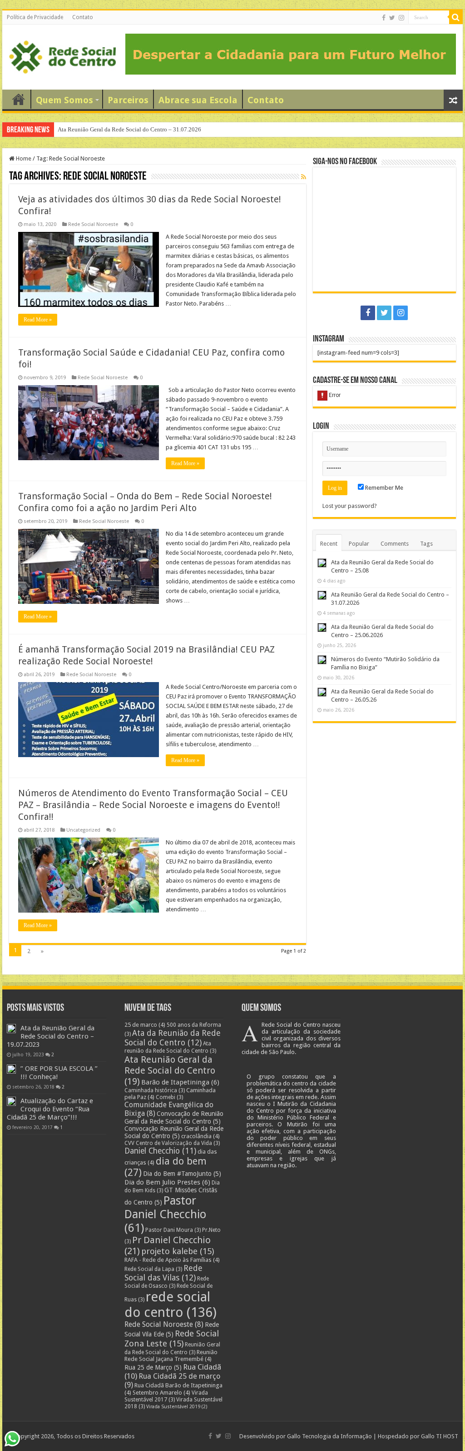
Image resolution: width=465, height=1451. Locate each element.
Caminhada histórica (154, 1090)
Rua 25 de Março (153, 1367)
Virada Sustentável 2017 (166, 1396)
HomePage (18, 99)
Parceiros (128, 100)
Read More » (38, 319)
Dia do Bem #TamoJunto (182, 1173)
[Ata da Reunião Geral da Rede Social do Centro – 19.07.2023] (11, 1028)
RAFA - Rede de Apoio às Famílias (172, 1259)
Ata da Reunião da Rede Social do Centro (172, 1037)
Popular (359, 543)
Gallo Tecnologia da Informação (329, 1436)
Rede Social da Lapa (153, 1269)
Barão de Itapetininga (180, 1082)
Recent (328, 543)
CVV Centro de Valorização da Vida (172, 1143)
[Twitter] (392, 17)
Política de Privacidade (35, 17)
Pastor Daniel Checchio (165, 1214)
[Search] (456, 17)
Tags (426, 543)
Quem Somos (64, 100)
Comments (395, 543)
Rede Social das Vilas (163, 1272)
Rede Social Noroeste (93, 224)
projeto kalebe (177, 1251)
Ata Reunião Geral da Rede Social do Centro (169, 1070)
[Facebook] (383, 17)
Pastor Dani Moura (173, 1230)
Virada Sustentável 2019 (177, 1407)
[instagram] (401, 17)
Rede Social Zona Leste (171, 1339)
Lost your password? (349, 505)
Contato (82, 17)
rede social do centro (170, 1304)
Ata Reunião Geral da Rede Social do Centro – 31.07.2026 (129, 129)
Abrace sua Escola (197, 100)
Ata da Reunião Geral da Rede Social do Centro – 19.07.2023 (50, 1036)
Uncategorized (83, 830)
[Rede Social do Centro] (62, 55)
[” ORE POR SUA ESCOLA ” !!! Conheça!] (11, 1069)
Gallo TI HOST (439, 1436)
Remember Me (383, 487)
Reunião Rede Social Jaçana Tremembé (171, 1355)
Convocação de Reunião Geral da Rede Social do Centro (173, 1117)
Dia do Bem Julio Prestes (167, 1182)
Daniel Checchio (160, 1150)
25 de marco (144, 1024)
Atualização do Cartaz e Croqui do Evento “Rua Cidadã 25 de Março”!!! (50, 1109)
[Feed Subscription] (303, 177)
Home (23, 158)
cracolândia (200, 1136)
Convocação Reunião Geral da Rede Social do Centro (173, 1132)
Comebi (169, 1097)
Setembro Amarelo (161, 1392)
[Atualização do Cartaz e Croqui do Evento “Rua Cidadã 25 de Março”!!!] (11, 1101)
